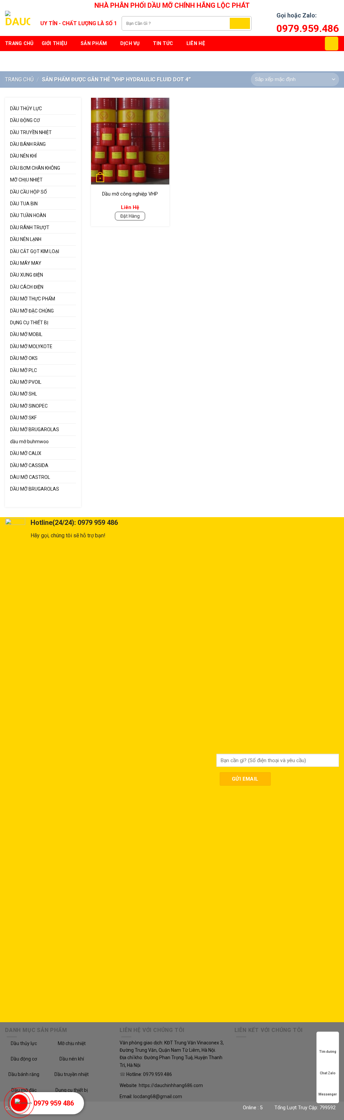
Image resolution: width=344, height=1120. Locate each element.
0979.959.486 (307, 28)
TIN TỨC (163, 43)
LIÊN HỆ (195, 43)
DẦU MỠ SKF (23, 417)
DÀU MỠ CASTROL (30, 477)
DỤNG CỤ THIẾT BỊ (29, 322)
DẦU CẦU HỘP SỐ (28, 192)
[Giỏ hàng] (331, 43)
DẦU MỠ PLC (23, 370)
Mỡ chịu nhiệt (72, 1043)
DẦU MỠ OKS (24, 358)
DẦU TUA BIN (24, 203)
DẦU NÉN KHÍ (23, 156)
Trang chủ (19, 43)
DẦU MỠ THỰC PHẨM (32, 298)
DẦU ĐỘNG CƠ (25, 120)
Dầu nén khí (71, 1059)
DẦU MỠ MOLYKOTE (31, 346)
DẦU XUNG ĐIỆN (26, 275)
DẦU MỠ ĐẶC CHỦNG (32, 311)
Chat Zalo (328, 1073)
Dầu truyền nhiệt (71, 1074)
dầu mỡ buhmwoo (29, 441)
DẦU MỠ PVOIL (25, 382)
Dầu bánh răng (23, 1074)
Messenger (327, 1094)
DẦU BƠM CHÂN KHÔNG (35, 168)
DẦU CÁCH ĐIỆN (26, 287)
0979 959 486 (54, 1103)
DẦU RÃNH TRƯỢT (29, 227)
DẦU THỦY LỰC (26, 108)
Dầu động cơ (24, 1059)
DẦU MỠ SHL (23, 394)
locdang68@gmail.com (157, 1096)
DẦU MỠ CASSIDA (29, 465)
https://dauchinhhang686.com (171, 1085)
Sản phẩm (94, 43)
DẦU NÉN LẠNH (25, 239)
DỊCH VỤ (130, 43)
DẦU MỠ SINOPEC (29, 406)
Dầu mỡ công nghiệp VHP (130, 194)
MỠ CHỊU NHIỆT (26, 179)
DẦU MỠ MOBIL (26, 334)
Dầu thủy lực (24, 1043)
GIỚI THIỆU (55, 43)
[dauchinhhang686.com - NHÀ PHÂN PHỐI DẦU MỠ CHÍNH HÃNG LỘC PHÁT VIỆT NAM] (17, 23)
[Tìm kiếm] (240, 23)
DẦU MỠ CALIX (25, 453)
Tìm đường (327, 1051)
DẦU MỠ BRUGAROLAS (34, 429)
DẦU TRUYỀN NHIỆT (31, 132)
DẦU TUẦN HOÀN (28, 215)
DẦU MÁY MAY (25, 263)
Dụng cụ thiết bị (71, 1090)
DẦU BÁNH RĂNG (28, 144)
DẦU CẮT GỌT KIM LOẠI (34, 251)
